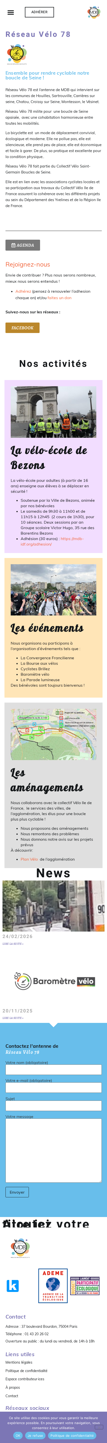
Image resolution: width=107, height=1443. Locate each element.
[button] (10, 12)
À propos (12, 1387)
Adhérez (23, 291)
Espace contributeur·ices (24, 1379)
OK (18, 1436)
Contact (11, 1396)
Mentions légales (18, 1362)
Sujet (10, 1099)
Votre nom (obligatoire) (26, 1062)
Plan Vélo (30, 859)
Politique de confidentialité (26, 1371)
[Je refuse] (99, 1427)
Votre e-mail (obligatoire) (28, 1080)
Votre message (19, 1116)
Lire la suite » (13, 944)
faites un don (59, 297)
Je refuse (35, 1436)
